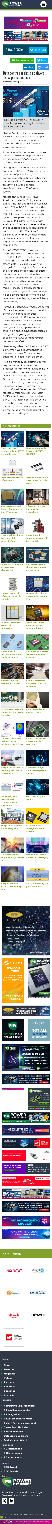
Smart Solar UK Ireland (17, 1427)
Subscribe (9, 1391)
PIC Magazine (12, 1414)
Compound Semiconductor (19, 1406)
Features (9, 1369)
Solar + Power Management (20, 1423)
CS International (13, 1448)
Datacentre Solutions (16, 1436)
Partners (9, 1382)
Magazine (9, 1373)
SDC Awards (11, 1471)
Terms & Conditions (23, 1514)
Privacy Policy (37, 1514)
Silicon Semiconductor (17, 1410)
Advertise (9, 1386)
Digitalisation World (15, 1440)
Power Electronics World (18, 1418)
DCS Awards (11, 1467)
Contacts (9, 1395)
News (7, 1365)
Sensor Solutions (13, 1431)
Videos (8, 1378)
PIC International (13, 1453)
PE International (13, 1457)
